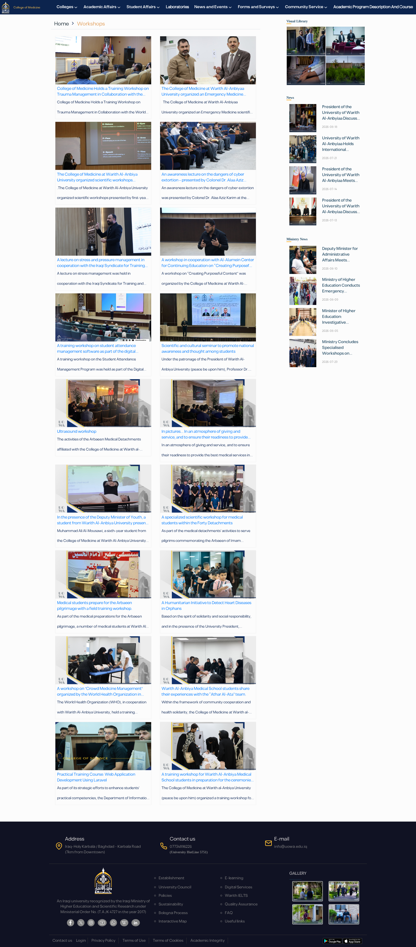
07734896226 (181, 847)
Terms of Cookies (168, 941)
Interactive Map (173, 921)
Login (81, 941)
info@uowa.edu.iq (290, 847)
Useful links (235, 921)
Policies (165, 896)
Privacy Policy (103, 941)
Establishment (171, 878)
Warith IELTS (236, 896)
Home (61, 24)
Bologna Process (173, 913)
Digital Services (238, 887)
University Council (175, 887)
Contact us (62, 941)
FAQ (229, 913)
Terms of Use (134, 941)
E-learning (234, 878)
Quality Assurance (241, 904)
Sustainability (171, 904)
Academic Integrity (207, 941)
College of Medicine (26, 7)
